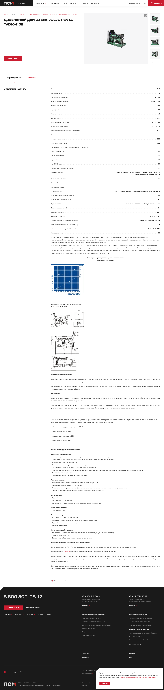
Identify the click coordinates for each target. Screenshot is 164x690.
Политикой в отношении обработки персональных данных (138, 677)
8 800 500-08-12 (23, 597)
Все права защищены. (42, 683)
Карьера (132, 653)
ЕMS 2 (67, 552)
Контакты (85, 657)
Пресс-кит (85, 653)
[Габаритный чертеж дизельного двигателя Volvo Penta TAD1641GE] (105, 319)
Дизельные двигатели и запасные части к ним (42, 14)
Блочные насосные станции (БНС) (139, 622)
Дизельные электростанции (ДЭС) (92, 618)
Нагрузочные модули (88, 628)
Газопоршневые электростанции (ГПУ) (94, 622)
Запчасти (23, 14)
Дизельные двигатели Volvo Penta (68, 14)
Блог (130, 657)
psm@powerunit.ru (33, 608)
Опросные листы (135, 644)
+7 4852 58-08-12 (91, 596)
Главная (6, 14)
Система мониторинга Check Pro (139, 640)
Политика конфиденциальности (90, 683)
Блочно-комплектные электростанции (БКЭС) (96, 625)
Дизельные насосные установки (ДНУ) (141, 618)
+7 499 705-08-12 (138, 596)
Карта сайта (85, 685)
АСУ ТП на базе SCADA (136, 636)
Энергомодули (86, 632)
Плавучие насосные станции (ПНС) (140, 625)
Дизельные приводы (88, 635)
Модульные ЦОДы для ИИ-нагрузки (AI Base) (143, 633)
